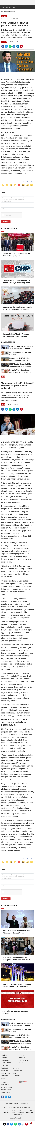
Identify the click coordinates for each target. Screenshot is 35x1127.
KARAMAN (12, 11)
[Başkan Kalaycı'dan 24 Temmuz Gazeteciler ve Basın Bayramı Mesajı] (17, 322)
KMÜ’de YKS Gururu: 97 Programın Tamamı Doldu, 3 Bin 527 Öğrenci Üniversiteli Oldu (17, 985)
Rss (7, 1103)
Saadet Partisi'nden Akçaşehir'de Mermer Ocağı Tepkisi (16, 255)
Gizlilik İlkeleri (8, 1107)
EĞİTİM (4, 1055)
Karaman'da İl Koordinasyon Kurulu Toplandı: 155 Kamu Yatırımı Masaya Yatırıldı (17, 308)
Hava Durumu (5, 1084)
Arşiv (14, 1073)
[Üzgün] (31, 182)
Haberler (6, 11)
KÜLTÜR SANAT (24, 1060)
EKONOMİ (22, 1055)
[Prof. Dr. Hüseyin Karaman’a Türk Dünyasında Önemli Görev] (17, 919)
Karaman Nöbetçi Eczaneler (21, 1107)
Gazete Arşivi (17, 1075)
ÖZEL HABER (6, 1063)
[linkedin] (17, 46)
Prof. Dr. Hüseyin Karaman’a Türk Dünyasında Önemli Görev (16, 932)
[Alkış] (7, 182)
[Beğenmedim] (15, 182)
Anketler (3, 1082)
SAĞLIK (21, 1063)
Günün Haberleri (17, 1070)
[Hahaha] (23, 182)
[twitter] (6, 46)
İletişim (16, 1103)
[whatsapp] (10, 46)
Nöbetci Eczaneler (6, 1089)
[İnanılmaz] (27, 182)
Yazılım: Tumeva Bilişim (17, 1118)
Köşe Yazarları (5, 1073)
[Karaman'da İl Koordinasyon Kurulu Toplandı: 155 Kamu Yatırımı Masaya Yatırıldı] (17, 295)
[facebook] (2, 46)
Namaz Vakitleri (5, 1092)
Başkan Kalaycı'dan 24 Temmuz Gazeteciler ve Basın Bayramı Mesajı (16, 335)
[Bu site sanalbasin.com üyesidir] (23, 1082)
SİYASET (5, 1065)
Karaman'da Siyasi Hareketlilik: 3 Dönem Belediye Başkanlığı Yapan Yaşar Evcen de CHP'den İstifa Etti (17, 281)
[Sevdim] (11, 182)
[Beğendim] (2, 182)
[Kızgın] (19, 182)
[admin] (9, 1097)
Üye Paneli (16, 1068)
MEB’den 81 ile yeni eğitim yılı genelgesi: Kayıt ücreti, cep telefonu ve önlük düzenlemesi (17, 958)
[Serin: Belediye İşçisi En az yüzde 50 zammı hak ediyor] (17, 61)
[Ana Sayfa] (2, 11)
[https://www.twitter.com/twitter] (6, 1097)
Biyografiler (4, 1075)
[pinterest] (21, 46)
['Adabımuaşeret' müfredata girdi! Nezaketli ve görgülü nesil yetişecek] (17, 424)
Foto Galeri (4, 1068)
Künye (11, 1103)
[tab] (6, 193)
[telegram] (13, 46)
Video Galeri (4, 1070)
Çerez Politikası (23, 1103)
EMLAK (4, 1058)
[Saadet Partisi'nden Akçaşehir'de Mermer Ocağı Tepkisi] (17, 242)
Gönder (5, 221)
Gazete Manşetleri (6, 1087)
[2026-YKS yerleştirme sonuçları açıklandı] (17, 999)
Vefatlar (3, 1078)
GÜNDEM (22, 1058)
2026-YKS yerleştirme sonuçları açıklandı (15, 1012)
